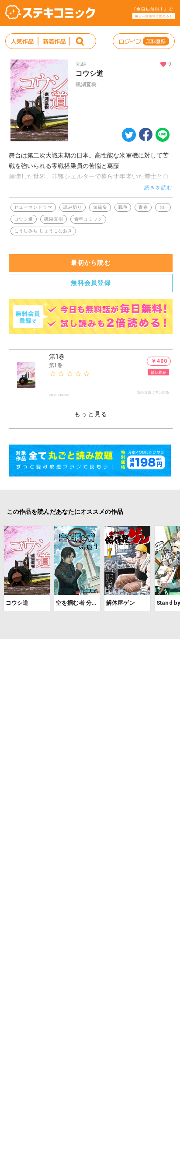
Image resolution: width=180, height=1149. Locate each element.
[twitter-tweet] (129, 139)
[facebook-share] (146, 134)
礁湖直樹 (86, 84)
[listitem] (91, 375)
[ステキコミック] (50, 12)
